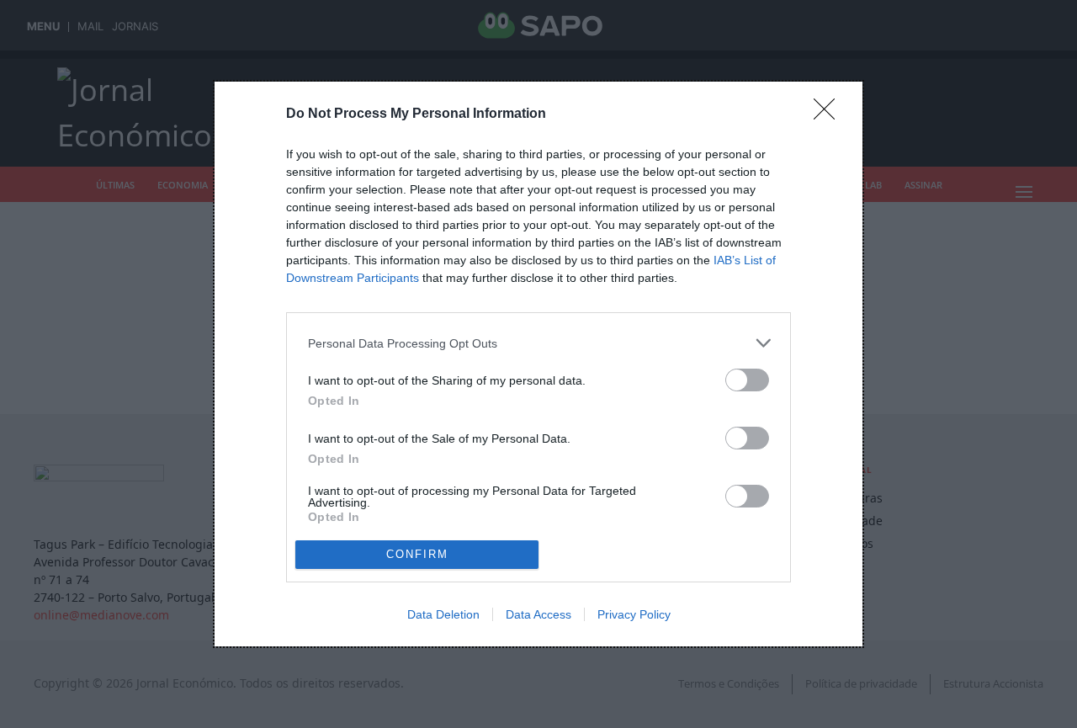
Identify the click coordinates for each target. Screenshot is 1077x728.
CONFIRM (417, 554)
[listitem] (538, 343)
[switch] (747, 380)
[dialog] (538, 364)
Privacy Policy (634, 614)
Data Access (538, 614)
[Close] (830, 114)
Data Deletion (443, 614)
